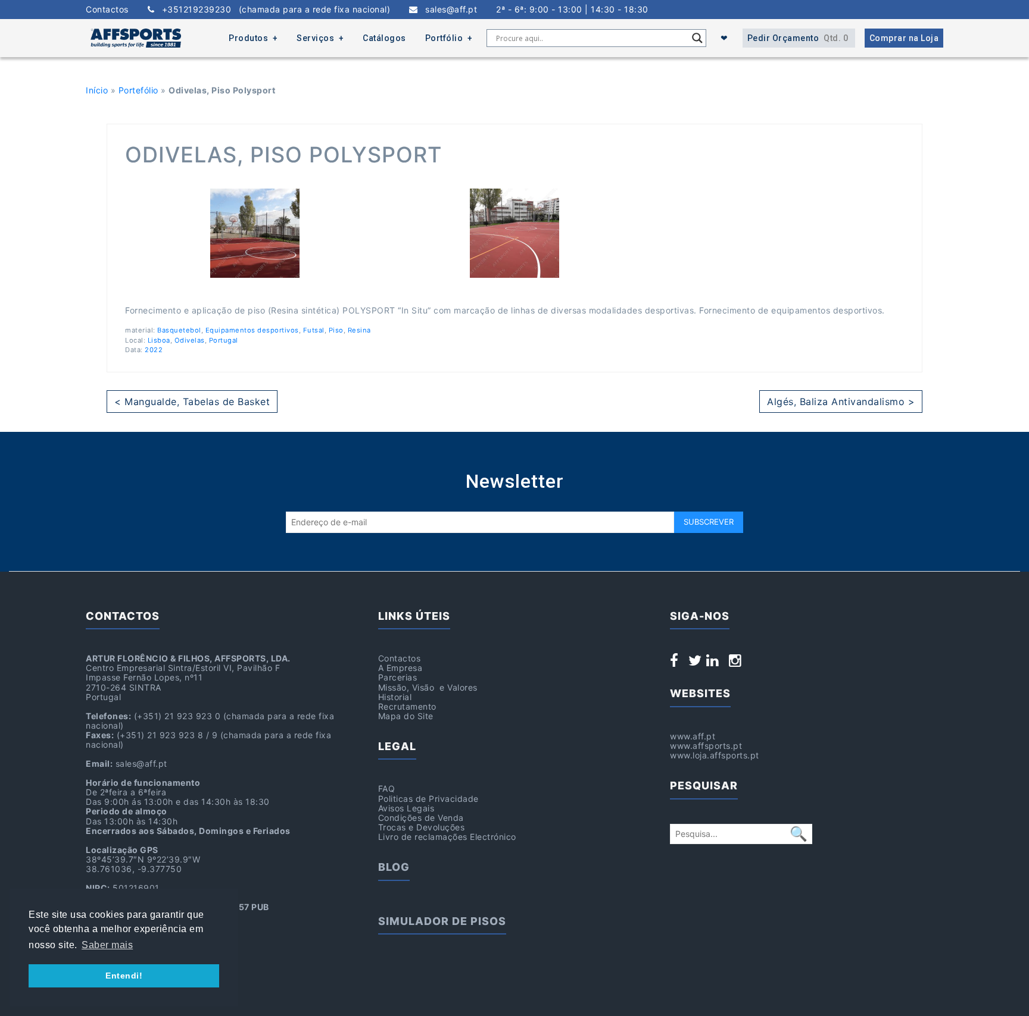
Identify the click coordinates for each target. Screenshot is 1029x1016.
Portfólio (444, 38)
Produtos (248, 38)
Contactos (107, 9)
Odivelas (189, 340)
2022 (154, 350)
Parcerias (397, 677)
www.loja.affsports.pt (714, 755)
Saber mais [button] (107, 945)
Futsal (314, 330)
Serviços (315, 38)
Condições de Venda (421, 818)
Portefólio (138, 90)
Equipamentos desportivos (252, 330)
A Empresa (400, 668)
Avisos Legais (406, 808)
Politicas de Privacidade (428, 799)
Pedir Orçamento (798, 38)
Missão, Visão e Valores (428, 687)
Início (97, 90)
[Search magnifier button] (697, 38)
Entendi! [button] (123, 975)
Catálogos (384, 38)
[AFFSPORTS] (136, 38)
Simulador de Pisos (442, 921)
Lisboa (159, 340)
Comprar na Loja (904, 38)
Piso (336, 330)
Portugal (223, 340)
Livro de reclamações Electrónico (447, 837)
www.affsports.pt (706, 746)
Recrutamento (407, 706)
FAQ (386, 788)
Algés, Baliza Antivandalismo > (841, 401)
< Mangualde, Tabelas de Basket (192, 401)
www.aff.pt (692, 736)
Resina (359, 330)
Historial (395, 697)
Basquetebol (179, 330)
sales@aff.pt (447, 9)
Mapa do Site (406, 716)
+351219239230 (272, 9)
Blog (394, 867)
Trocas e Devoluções (421, 827)
